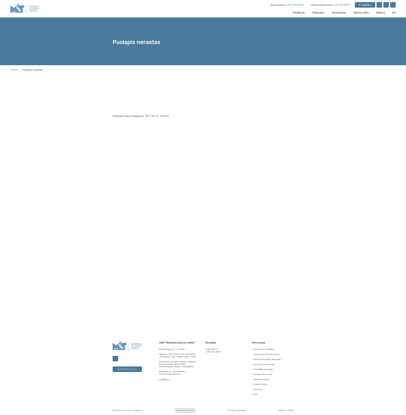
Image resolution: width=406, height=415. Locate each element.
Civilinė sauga (260, 384)
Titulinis (14, 69)
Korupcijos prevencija (264, 364)
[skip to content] (262, 5)
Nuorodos (258, 389)
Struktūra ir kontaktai (263, 349)
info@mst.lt (164, 379)
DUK (255, 394)
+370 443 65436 (295, 4)
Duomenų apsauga (236, 410)
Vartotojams (339, 12)
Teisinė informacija (262, 374)
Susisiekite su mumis (127, 369)
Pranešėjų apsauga (263, 369)
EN (394, 12)
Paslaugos (318, 12)
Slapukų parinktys (185, 410)
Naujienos (299, 12)
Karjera (380, 12)
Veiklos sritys (361, 12)
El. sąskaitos (365, 4)
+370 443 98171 (341, 4)
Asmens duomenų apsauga (267, 359)
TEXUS (290, 410)
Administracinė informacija (266, 354)
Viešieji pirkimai (260, 379)
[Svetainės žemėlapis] (386, 5)
